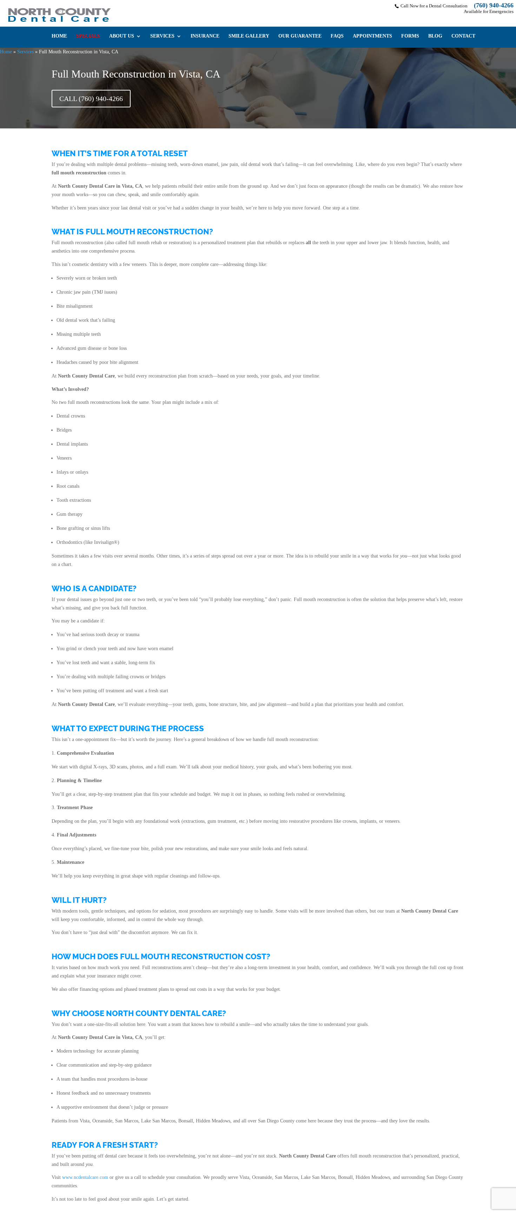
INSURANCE (205, 36)
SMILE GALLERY (249, 36)
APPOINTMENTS (372, 36)
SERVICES (162, 36)
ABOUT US (121, 36)
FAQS (337, 36)
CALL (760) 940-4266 (91, 98)
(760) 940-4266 (494, 5)
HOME (59, 36)
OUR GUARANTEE (300, 36)
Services (25, 51)
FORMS (410, 36)
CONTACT (463, 36)
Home (6, 51)
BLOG (435, 36)
